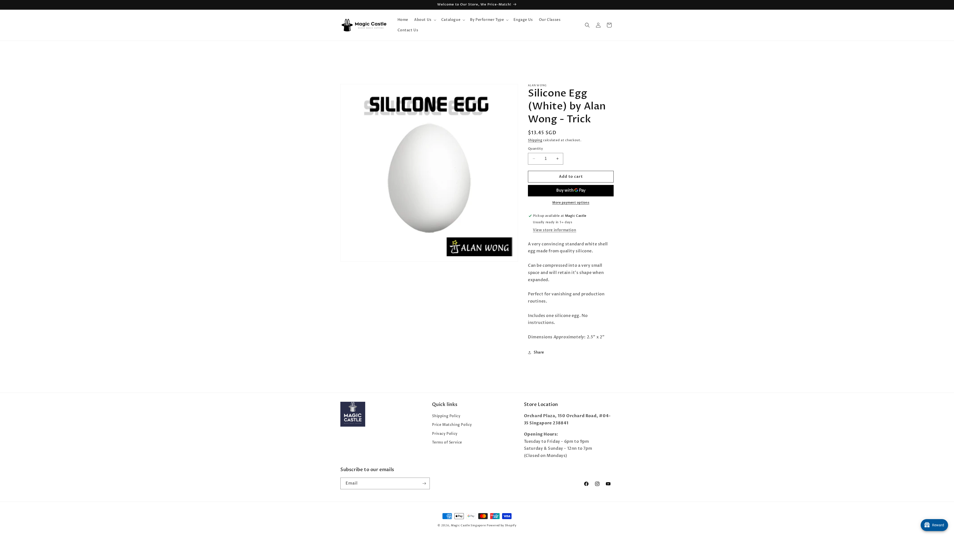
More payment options (570, 203)
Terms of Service (447, 442)
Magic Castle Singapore (468, 525)
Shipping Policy (446, 416)
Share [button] (539, 352)
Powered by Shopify (502, 525)
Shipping (535, 140)
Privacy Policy (444, 433)
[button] (424, 20)
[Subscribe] (424, 483)
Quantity (535, 148)
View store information (554, 230)
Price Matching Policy (452, 424)
